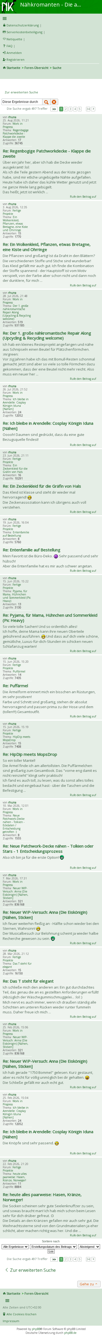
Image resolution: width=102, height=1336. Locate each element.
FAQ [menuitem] (10, 46)
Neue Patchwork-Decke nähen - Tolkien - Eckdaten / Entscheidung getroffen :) (13, 824)
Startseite (13, 68)
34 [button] (88, 109)
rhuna (12, 117)
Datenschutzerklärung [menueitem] (23, 25)
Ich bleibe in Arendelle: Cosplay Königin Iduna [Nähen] (16, 404)
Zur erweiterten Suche (21, 92)
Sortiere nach (51, 1241)
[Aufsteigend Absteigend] (89, 1246)
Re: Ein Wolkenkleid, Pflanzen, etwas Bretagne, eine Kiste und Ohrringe (47, 246)
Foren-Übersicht (36, 68)
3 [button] (70, 109)
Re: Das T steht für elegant (28, 981)
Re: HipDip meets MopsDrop (30, 754)
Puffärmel (19, 671)
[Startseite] (9, 2)
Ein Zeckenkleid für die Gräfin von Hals (15, 468)
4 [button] (75, 109)
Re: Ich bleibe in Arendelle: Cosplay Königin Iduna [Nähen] (48, 425)
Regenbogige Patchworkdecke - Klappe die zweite (16, 133)
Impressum (11, 1321)
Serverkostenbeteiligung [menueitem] (24, 32)
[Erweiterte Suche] (54, 102)
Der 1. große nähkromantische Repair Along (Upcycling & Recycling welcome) (17, 312)
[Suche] (46, 102)
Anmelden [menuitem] (14, 53)
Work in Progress (13, 125)
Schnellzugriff (50, 18)
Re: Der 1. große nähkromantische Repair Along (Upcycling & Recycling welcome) (47, 335)
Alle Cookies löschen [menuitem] (21, 1314)
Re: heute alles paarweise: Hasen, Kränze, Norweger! (42, 1197)
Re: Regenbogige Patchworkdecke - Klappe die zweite (47, 153)
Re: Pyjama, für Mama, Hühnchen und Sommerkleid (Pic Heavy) (50, 617)
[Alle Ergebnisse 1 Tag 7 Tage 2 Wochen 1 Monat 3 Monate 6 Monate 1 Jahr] (15, 1246)
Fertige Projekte (12, 212)
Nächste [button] (93, 109)
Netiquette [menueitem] (14, 39)
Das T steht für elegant (17, 965)
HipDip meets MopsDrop (16, 738)
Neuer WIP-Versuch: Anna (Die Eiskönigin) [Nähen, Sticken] (15, 893)
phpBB (36, 1329)
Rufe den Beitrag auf (83, 196)
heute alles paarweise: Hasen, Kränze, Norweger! (15, 1177)
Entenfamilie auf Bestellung (16, 533)
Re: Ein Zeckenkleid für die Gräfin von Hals (42, 486)
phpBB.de (70, 1333)
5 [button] (80, 109)
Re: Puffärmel (15, 685)
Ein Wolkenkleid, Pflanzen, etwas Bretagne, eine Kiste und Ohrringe (15, 223)
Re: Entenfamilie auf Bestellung (31, 549)
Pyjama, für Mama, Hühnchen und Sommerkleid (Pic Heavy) (17, 596)
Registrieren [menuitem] (15, 59)
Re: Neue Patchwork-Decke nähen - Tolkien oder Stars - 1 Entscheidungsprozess (48, 848)
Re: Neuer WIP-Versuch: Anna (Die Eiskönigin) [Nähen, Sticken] (45, 914)
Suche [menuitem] (5, 75)
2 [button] (66, 109)
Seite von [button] (54, 109)
